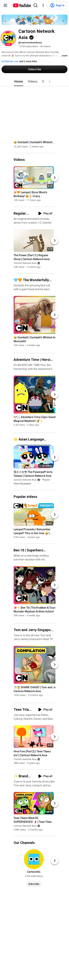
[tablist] (34, 81)
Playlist (46, 479)
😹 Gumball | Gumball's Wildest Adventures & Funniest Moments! (35, 142)
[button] (8, 38)
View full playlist (22, 483)
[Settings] (43, 5)
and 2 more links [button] (28, 61)
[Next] (54, 178)
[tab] (18, 81)
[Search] (35, 5)
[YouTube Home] (22, 5)
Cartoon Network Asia (25, 263)
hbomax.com (11, 61)
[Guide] (5, 5)
